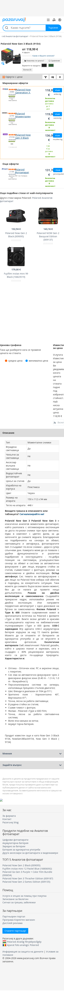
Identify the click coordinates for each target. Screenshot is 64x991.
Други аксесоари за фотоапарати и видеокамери (30, 852)
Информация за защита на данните (22, 951)
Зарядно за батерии (13, 846)
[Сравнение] (54, 19)
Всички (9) (27, 70)
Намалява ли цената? (35, 61)
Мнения (7, 753)
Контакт (6, 819)
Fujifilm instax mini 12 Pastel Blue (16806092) (27, 868)
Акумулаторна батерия (15, 843)
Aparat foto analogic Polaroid (23, 944)
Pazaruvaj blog (10, 822)
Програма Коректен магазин (18, 919)
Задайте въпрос (12, 765)
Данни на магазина (12, 99)
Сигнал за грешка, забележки (19, 902)
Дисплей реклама (12, 923)
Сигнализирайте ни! (32, 514)
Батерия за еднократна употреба (21, 849)
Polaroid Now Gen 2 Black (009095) (21, 865)
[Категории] (48, 19)
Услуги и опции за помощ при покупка (24, 895)
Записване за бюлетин (15, 899)
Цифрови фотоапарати (15, 839)
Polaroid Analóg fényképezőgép (24, 941)
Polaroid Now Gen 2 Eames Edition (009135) (26, 881)
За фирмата (9, 815)
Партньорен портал (13, 916)
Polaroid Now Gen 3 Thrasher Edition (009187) (27, 878)
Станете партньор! (15, 930)
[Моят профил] (59, 19)
